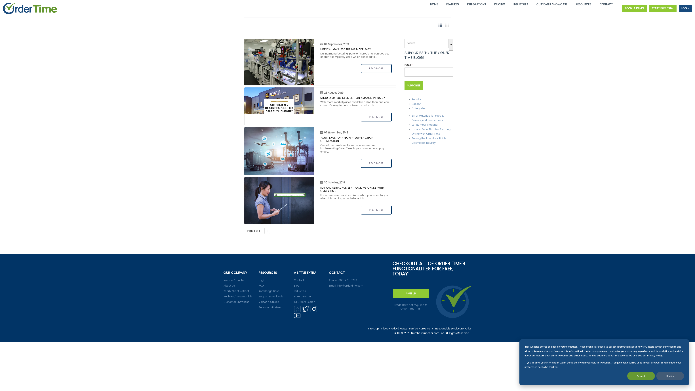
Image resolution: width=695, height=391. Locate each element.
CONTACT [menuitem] (606, 4)
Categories (419, 108)
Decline (670, 375)
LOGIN (685, 8)
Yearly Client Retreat (236, 291)
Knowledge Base (269, 291)
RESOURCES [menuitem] (583, 4)
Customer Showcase (236, 302)
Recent (416, 104)
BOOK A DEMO (634, 8)
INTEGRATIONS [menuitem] (476, 4)
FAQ (261, 286)
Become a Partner (270, 307)
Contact (299, 280)
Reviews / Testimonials (238, 296)
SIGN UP (411, 293)
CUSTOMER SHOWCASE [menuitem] (551, 4)
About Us (229, 286)
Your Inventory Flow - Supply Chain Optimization (346, 139)
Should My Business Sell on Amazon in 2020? (352, 98)
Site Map (373, 329)
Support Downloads (271, 296)
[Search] (451, 45)
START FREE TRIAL (663, 8)
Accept (641, 375)
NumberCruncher (234, 280)
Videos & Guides (269, 302)
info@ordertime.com (350, 286)
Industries (300, 291)
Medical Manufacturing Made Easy (345, 49)
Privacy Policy (389, 329)
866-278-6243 (347, 280)
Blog (296, 286)
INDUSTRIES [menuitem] (520, 4)
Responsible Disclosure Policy (453, 329)
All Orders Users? (304, 302)
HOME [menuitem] (434, 4)
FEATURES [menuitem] (452, 4)
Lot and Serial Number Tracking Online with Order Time (352, 189)
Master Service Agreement (416, 329)
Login (262, 280)
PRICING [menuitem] (499, 4)
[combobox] (427, 43)
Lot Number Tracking (424, 125)
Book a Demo (302, 296)
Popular (416, 99)
